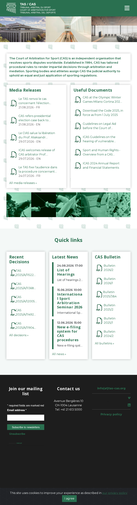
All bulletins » (104, 343)
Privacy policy (111, 414)
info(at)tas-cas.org (111, 388)
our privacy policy (114, 493)
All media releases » (23, 183)
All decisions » (19, 335)
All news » (59, 354)
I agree (69, 498)
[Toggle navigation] (127, 8)
